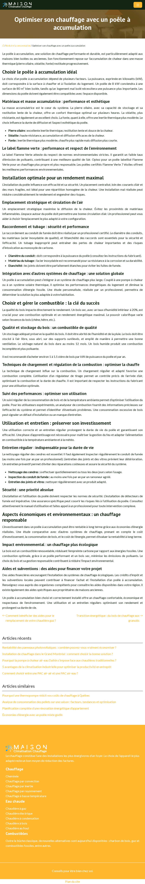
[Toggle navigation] (137, 5)
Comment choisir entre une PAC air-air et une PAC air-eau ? (40, 673)
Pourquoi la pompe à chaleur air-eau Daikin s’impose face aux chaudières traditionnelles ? (59, 660)
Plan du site (72, 881)
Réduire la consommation (18, 45)
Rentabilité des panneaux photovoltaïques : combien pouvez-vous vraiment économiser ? (59, 647)
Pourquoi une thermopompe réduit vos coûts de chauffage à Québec (46, 695)
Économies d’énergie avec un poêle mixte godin (32, 714)
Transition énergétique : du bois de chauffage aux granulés (107, 618)
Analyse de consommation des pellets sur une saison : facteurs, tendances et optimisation (59, 702)
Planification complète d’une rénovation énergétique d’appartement (45, 708)
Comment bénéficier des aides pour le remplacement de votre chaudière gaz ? (31, 618)
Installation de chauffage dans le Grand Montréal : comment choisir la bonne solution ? (57, 654)
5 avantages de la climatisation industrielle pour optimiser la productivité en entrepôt (56, 667)
